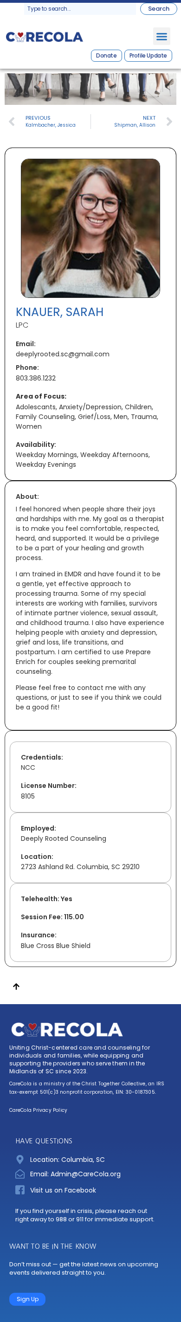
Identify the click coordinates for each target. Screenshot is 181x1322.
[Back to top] (16, 988)
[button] (162, 36)
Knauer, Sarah (59, 312)
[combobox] (80, 9)
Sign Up (28, 1299)
